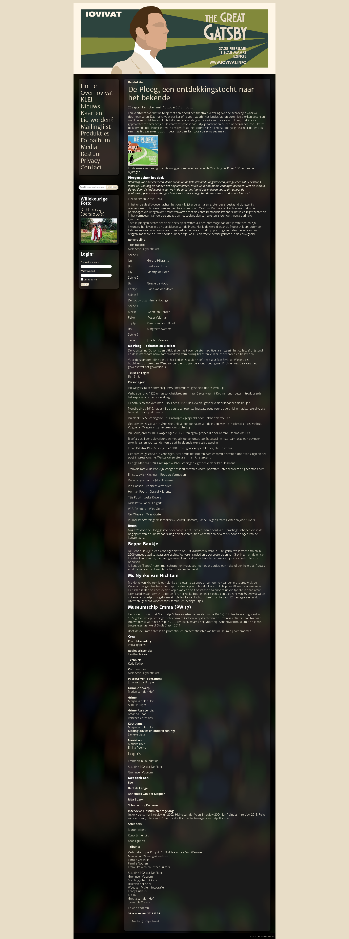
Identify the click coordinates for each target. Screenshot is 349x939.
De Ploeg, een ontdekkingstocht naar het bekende (191, 93)
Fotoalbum (95, 140)
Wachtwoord (88, 270)
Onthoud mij (90, 279)
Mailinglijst (96, 126)
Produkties (95, 133)
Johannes (271, 936)
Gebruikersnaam (90, 262)
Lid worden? (97, 120)
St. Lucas (211, 439)
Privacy (90, 160)
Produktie (135, 82)
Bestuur (91, 153)
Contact (91, 167)
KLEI (86, 99)
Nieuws (90, 106)
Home (89, 86)
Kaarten (91, 113)
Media (89, 147)
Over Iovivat (97, 93)
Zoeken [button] (112, 187)
